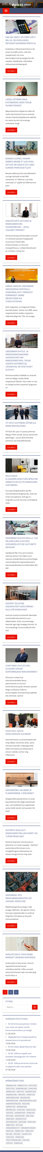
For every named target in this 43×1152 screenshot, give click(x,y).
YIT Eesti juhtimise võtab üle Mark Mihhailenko (21, 424)
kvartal (30, 1110)
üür (9, 1143)
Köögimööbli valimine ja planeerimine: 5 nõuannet (20, 791)
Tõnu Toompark (13, 1140)
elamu (33, 1088)
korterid (22, 1107)
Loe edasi (10, 71)
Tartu (10, 1137)
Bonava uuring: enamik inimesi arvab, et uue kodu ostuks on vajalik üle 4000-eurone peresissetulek (20, 163)
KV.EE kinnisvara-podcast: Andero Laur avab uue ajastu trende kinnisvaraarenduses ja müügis (21, 1027)
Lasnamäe (20, 1113)
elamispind (21, 1088)
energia (10, 1092)
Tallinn (26, 1134)
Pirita (10, 1131)
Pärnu (29, 1131)
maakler (19, 1116)
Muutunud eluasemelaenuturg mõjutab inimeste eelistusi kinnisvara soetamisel (22, 480)
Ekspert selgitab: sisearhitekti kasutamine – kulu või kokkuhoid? (20, 606)
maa (9, 1116)
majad (10, 1119)
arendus (22, 1085)
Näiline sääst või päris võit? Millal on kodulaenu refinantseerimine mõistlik (21, 40)
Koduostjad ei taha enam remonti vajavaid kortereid (20, 956)
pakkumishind (13, 1128)
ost (19, 1125)
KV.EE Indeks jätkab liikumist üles (22, 1046)
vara (25, 1140)
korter (10, 1107)
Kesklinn (25, 1098)
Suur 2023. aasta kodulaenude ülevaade (18, 732)
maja (30, 1116)
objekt (10, 1125)
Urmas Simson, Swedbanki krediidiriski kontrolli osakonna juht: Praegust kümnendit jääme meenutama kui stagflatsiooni (20, 293)
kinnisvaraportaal (28, 1101)
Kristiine (11, 1110)
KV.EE (21, 1110)
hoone (31, 1095)
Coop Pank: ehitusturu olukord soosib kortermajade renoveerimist (21, 668)
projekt (19, 1131)
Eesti (33, 1085)
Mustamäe (11, 1122)
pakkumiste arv (28, 1128)
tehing (19, 1137)
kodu (26, 1104)
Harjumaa (11, 1095)
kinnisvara (12, 1101)
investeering (12, 1098)
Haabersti (30, 1092)
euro (20, 1092)
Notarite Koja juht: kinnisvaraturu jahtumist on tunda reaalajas (21, 833)
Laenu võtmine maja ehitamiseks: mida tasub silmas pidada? (18, 102)
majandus (21, 1119)
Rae (9, 1134)
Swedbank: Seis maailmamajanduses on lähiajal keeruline (19, 898)
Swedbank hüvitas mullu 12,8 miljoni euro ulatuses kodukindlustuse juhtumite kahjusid (22, 542)
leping (31, 1113)
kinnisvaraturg (13, 1104)
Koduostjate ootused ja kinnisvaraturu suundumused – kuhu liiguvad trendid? (18, 225)
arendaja (11, 1085)
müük (22, 1122)
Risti (17, 1134)
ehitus (10, 1088)
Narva (32, 1122)
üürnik (18, 1143)
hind (21, 1095)
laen (9, 1113)
